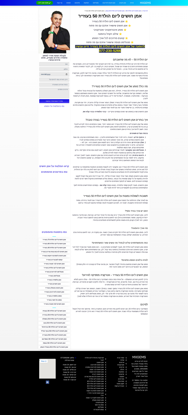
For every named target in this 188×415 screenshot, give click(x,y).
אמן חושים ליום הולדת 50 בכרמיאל (54, 327)
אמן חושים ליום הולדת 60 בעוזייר (54, 243)
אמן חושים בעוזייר (54, 284)
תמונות (68, 3)
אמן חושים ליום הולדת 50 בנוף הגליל (54, 331)
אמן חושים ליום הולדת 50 (133, 11)
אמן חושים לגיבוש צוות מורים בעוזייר (54, 252)
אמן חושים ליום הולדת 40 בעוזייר (54, 248)
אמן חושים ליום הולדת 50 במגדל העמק (54, 347)
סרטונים (77, 3)
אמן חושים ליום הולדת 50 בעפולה (54, 319)
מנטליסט (96, 3)
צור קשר (59, 3)
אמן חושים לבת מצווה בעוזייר (54, 304)
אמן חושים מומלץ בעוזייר (54, 288)
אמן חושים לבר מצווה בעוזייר (54, 264)
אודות (132, 3)
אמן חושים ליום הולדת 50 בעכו (54, 323)
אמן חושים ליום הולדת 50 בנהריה (54, 315)
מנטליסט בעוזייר (54, 276)
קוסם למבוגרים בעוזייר (54, 260)
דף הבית (145, 11)
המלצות (86, 3)
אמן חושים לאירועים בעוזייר (54, 292)
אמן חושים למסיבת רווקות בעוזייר (54, 256)
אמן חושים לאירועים (109, 3)
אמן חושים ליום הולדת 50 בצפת (54, 343)
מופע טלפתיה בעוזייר (54, 296)
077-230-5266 (110, 51)
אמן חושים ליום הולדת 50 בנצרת (54, 311)
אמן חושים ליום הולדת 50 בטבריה (54, 335)
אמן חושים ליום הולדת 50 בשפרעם (54, 339)
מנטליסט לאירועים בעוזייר (54, 272)
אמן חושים (122, 3)
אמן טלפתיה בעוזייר (54, 280)
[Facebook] (47, 382)
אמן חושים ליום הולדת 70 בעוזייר (54, 239)
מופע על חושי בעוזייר (54, 300)
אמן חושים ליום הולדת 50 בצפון (115, 11)
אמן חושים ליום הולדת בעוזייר (54, 268)
